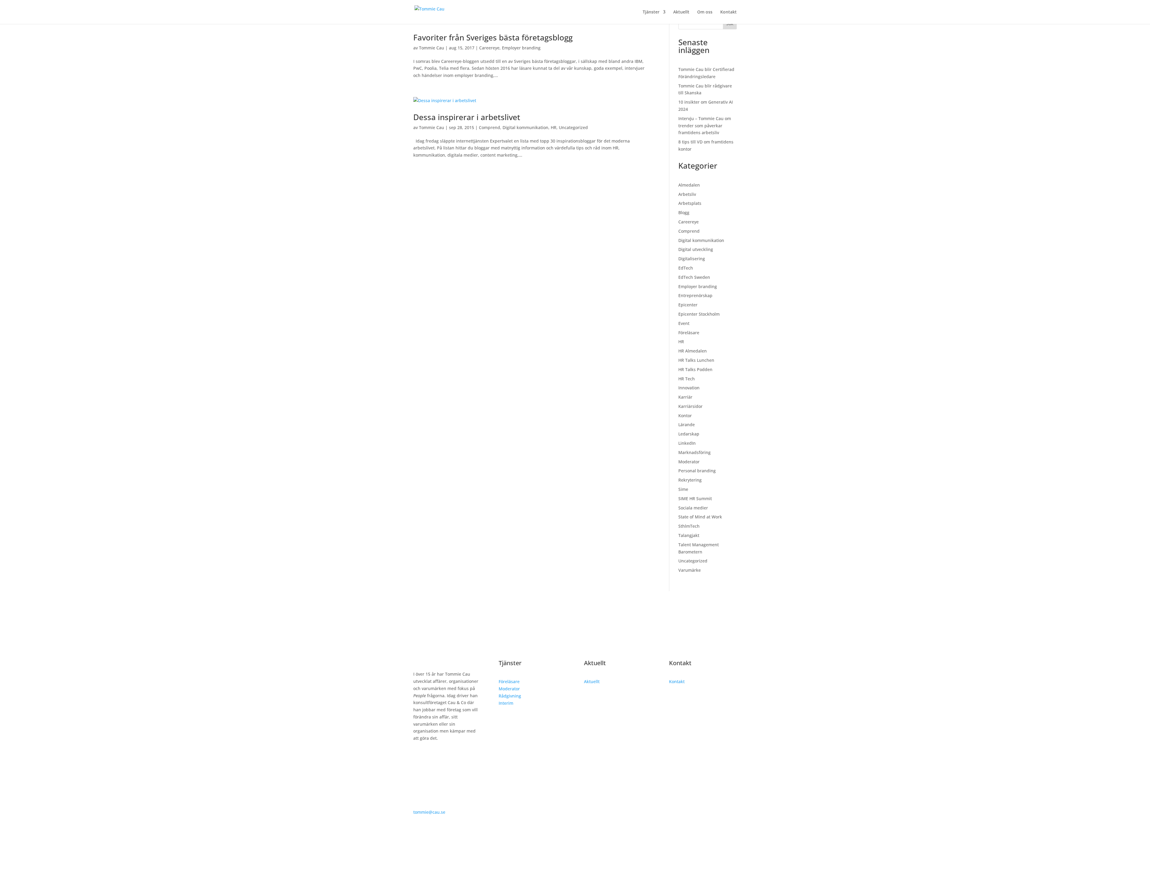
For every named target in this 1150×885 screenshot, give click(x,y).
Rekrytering (690, 480)
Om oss (704, 12)
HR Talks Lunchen (696, 360)
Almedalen (689, 185)
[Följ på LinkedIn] (418, 755)
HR (553, 127)
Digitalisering (691, 258)
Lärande (686, 424)
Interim (506, 703)
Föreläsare (688, 332)
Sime (683, 489)
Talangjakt (688, 535)
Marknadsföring (694, 452)
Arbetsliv (687, 194)
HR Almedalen (692, 351)
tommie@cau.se (429, 812)
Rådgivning (510, 696)
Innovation (689, 388)
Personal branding (697, 470)
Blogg (683, 212)
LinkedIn (687, 443)
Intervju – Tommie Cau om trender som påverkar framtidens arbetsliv (704, 126)
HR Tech (686, 379)
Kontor (685, 415)
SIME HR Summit (695, 498)
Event (683, 323)
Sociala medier (693, 508)
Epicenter (687, 305)
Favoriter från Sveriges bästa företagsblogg (493, 37)
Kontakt (728, 12)
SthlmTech (689, 526)
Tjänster (651, 12)
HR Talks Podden (695, 369)
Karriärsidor (690, 406)
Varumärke (689, 570)
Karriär (685, 397)
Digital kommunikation (525, 127)
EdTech (685, 268)
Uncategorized (573, 127)
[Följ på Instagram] (430, 755)
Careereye (489, 48)
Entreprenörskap (695, 295)
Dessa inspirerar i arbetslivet (466, 117)
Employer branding (521, 48)
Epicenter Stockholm (699, 314)
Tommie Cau (431, 48)
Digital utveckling (695, 249)
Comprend (489, 127)
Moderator (689, 462)
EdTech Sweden (694, 277)
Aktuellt (681, 12)
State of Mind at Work (700, 517)
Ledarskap (688, 434)
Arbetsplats (689, 203)
